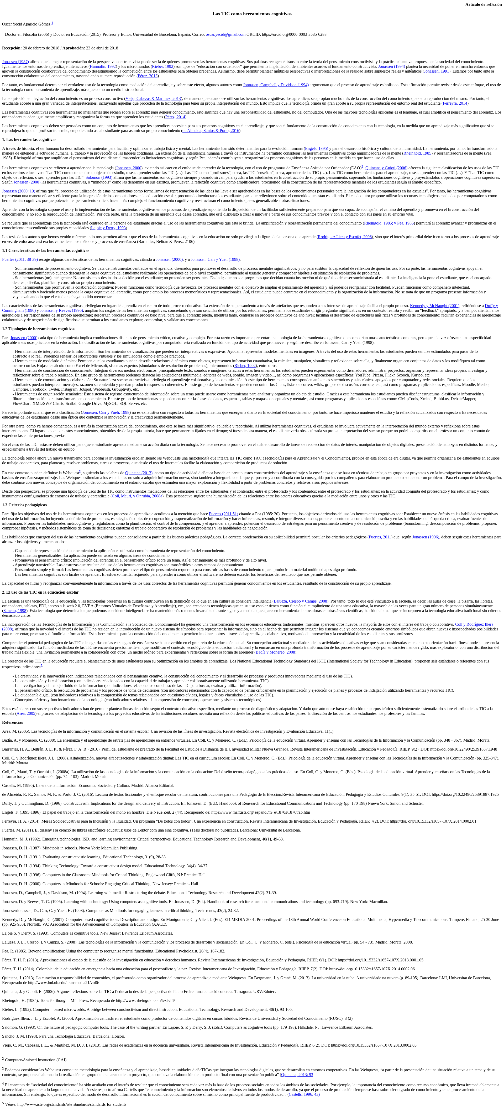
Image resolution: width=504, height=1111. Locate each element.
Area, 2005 (26, 713)
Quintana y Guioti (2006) (386, 168)
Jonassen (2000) (27, 182)
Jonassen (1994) (391, 66)
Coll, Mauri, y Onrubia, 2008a (137, 496)
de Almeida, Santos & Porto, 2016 (210, 130)
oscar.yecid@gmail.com (225, 34)
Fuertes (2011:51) (223, 514)
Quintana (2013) (139, 473)
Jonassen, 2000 (128, 168)
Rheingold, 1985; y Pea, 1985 (389, 223)
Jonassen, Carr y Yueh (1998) (215, 259)
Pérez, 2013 (148, 76)
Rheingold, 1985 (417, 153)
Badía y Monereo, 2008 (275, 652)
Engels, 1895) (316, 148)
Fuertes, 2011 (380, 537)
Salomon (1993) (99, 177)
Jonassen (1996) (425, 537)
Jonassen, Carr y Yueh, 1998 (105, 412)
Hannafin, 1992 (103, 66)
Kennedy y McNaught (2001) (434, 305)
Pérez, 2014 (175, 117)
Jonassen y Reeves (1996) (61, 310)
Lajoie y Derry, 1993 (108, 228)
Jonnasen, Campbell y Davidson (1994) (276, 85)
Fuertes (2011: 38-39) (20, 259)
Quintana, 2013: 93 (297, 1074)
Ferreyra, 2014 (455, 103)
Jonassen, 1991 (436, 71)
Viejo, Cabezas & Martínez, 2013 (153, 98)
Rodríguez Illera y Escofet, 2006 (345, 237)
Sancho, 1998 (14, 610)
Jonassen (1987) (15, 61)
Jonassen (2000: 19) (18, 191)
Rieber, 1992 (162, 66)
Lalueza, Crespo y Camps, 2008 (300, 601)
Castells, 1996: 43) (304, 1094)
